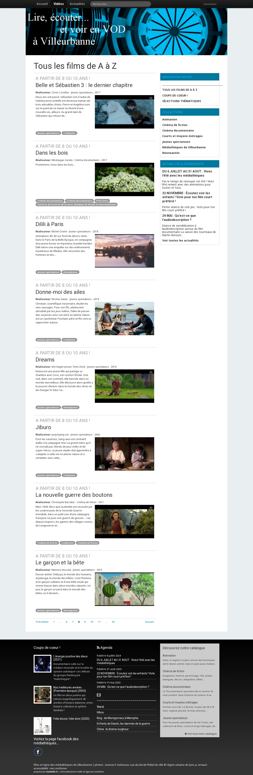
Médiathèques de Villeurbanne (184, 147)
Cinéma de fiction (47, 542)
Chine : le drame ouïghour (113, 729)
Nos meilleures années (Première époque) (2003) (69, 689)
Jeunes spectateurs (48, 133)
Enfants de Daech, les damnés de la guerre (123, 723)
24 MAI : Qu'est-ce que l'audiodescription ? (179, 218)
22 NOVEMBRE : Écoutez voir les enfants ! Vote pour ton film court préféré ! (187, 197)
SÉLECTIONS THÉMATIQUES (181, 101)
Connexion (209, 4)
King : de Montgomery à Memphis (117, 718)
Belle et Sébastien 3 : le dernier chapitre (84, 82)
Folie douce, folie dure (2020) (71, 718)
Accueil (42, 4)
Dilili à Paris (63, 221)
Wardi (100, 706)
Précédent (42, 622)
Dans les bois (63, 150)
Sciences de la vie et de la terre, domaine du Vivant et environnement (76, 204)
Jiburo (63, 424)
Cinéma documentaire (50, 200)
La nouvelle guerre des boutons (74, 492)
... (60, 622)
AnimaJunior (70, 272)
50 (113, 622)
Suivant (149, 622)
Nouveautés (171, 153)
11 (99, 622)
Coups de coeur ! (175, 95)
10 (91, 622)
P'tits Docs (102, 200)
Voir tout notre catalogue (202, 733)
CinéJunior (69, 133)
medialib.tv (52, 771)
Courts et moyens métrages (182, 136)
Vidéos (59, 4)
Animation (169, 119)
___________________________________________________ (190, 84)
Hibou (100, 712)
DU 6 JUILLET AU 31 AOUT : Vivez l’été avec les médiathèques (187, 173)
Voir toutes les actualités (180, 240)
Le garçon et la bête (63, 559)
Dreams (63, 356)
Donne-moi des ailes (63, 289)
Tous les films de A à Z (179, 90)
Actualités (77, 4)
